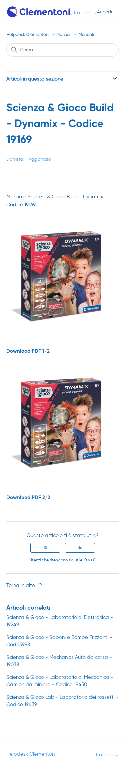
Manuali (64, 34)
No (79, 547)
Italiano (83, 13)
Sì (45, 547)
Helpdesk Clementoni (27, 34)
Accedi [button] (104, 12)
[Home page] (39, 12)
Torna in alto (21, 585)
